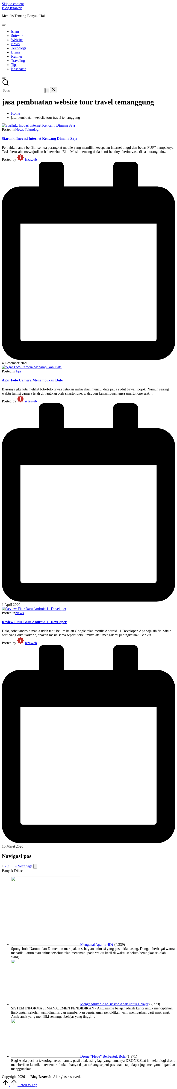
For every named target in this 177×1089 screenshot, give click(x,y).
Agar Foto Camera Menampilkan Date (32, 380)
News (19, 129)
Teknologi (32, 129)
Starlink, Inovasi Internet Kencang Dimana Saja (39, 138)
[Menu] (4, 25)
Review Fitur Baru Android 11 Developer (34, 622)
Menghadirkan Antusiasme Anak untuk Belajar (114, 1004)
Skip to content (13, 4)
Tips (18, 371)
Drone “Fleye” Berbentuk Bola (103, 1056)
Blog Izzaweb (12, 8)
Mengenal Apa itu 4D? (96, 944)
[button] (47, 90)
